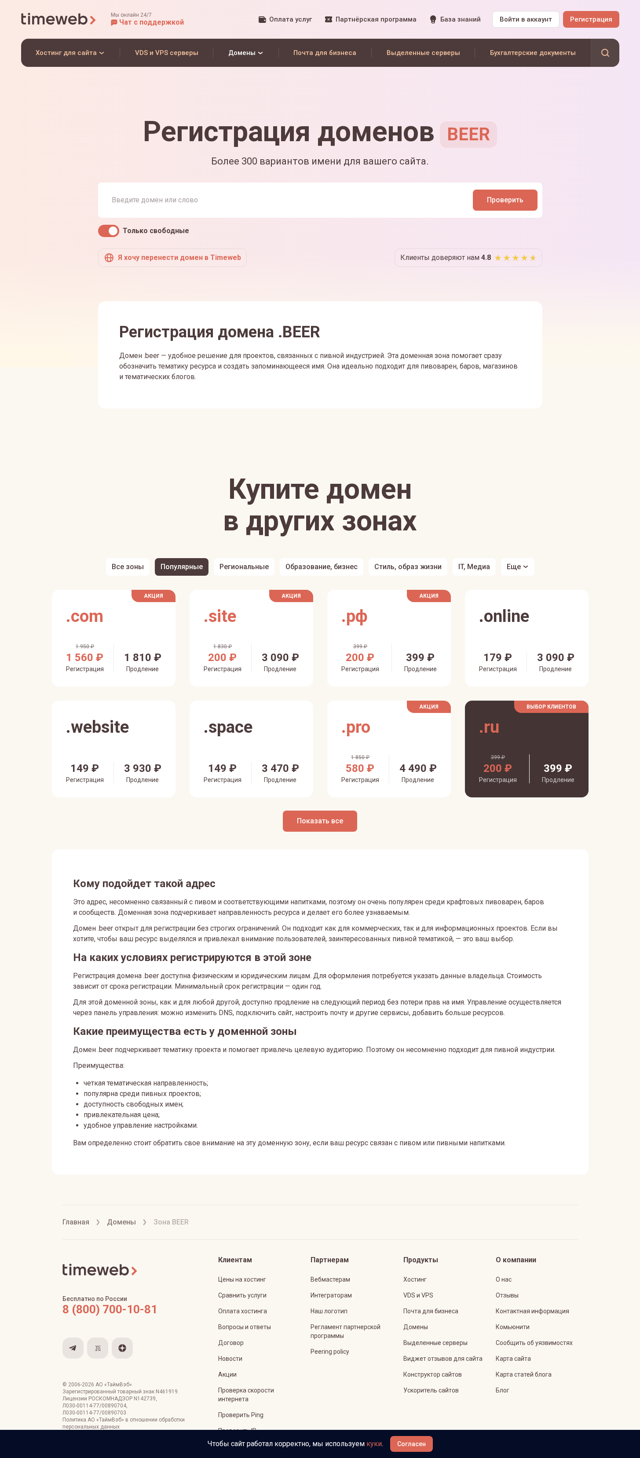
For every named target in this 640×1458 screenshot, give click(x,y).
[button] (147, 19)
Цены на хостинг (242, 1279)
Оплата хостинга (242, 1311)
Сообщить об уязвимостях (534, 1342)
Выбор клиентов (551, 707)
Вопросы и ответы (244, 1326)
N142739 (145, 1399)
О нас (504, 1279)
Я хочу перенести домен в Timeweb (179, 257)
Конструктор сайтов (432, 1374)
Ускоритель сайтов (431, 1390)
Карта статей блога (524, 1374)
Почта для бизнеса (430, 1311)
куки (374, 1444)
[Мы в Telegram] (73, 1348)
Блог (502, 1390)
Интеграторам (331, 1295)
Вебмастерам (330, 1279)
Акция (153, 596)
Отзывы (507, 1295)
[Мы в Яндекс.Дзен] (122, 1348)
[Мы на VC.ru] (97, 1348)
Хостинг (415, 1279)
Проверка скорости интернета (246, 1395)
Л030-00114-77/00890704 (94, 1406)
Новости (230, 1358)
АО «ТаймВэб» (113, 1384)
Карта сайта (513, 1358)
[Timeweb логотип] (59, 19)
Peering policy (330, 1351)
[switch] (108, 231)
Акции (227, 1374)
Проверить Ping (240, 1414)
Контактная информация (532, 1311)
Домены (415, 1326)
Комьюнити (513, 1326)
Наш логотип (329, 1311)
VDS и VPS (418, 1295)
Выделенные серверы (435, 1342)
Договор (231, 1342)
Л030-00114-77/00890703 (94, 1413)
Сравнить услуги (242, 1295)
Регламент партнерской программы (345, 1331)
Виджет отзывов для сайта (443, 1358)
